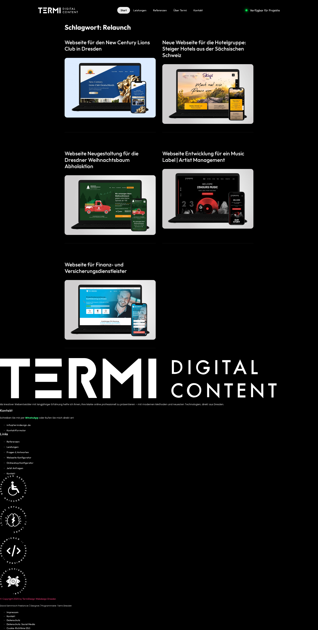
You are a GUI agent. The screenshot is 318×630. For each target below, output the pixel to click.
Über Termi (180, 10)
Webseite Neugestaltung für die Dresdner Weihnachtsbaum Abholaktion (101, 159)
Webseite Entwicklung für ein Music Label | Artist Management (203, 156)
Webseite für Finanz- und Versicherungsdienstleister (96, 267)
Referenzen (160, 10)
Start (124, 10)
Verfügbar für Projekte (265, 10)
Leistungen (139, 10)
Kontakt (198, 10)
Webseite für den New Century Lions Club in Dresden (107, 45)
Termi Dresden (64, 605)
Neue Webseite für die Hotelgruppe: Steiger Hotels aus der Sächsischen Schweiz (204, 48)
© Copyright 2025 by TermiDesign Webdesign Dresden (28, 598)
